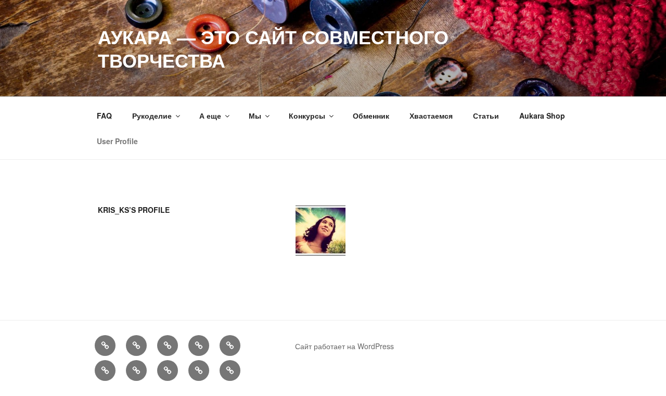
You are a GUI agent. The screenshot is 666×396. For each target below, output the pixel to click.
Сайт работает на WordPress (344, 346)
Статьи (486, 115)
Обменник (371, 115)
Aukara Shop (542, 115)
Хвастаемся (431, 115)
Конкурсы (307, 115)
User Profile (117, 141)
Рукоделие (152, 115)
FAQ (104, 115)
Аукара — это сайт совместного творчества (273, 48)
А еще (210, 115)
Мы (255, 115)
